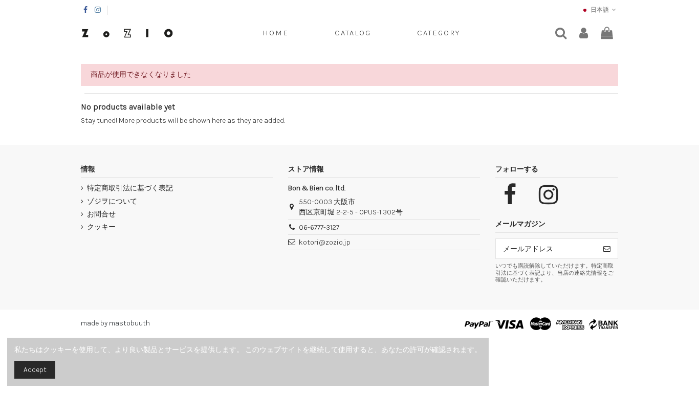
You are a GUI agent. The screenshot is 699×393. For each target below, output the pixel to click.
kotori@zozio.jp (325, 242)
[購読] (607, 248)
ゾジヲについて (112, 201)
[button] (438, 33)
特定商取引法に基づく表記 (130, 188)
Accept (35, 369)
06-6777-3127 (319, 227)
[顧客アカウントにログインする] (584, 33)
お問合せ (101, 214)
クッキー (101, 227)
